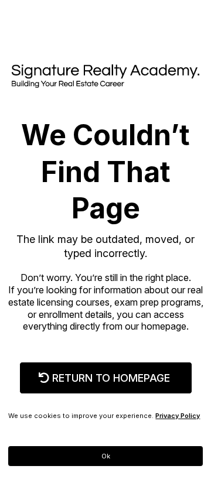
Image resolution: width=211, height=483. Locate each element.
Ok (105, 456)
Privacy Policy (177, 416)
